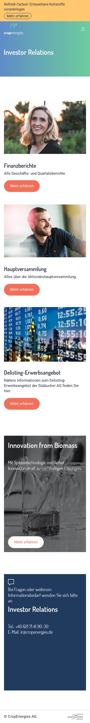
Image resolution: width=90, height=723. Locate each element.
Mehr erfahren (18, 16)
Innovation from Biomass (42, 445)
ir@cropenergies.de (36, 632)
